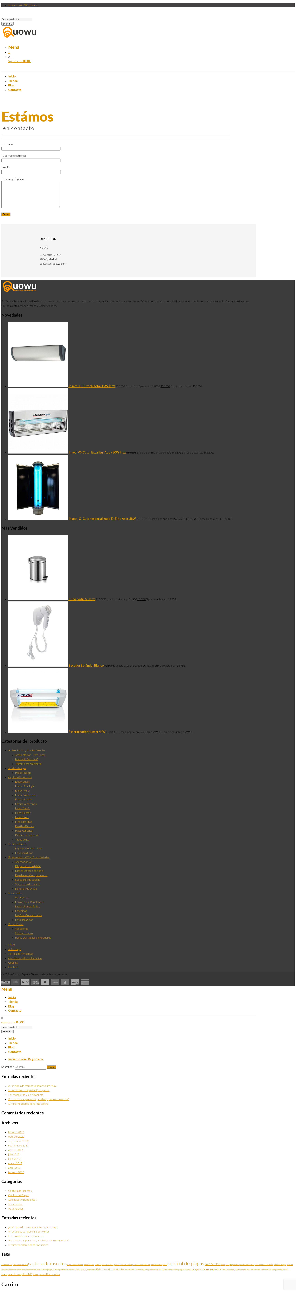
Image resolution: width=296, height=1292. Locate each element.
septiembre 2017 (18, 1145)
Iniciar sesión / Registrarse (23, 5)
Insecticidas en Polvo (27, 906)
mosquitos (157, 1270)
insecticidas (129, 1270)
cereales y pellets (113, 1264)
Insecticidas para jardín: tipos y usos (29, 1090)
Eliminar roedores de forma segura (28, 1103)
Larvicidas (21, 910)
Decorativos (22, 781)
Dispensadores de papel (29, 870)
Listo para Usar (24, 852)
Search (6, 23)
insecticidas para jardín (144, 1270)
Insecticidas (15, 893)
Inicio (12, 1038)
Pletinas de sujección (27, 835)
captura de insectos (47, 1263)
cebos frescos (89, 1264)
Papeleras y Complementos (31, 875)
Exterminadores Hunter (110, 1269)
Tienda (13, 1043)
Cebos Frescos (24, 933)
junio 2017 (14, 1158)
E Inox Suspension (25, 794)
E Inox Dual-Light (25, 786)
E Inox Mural (22, 790)
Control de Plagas (18, 1195)
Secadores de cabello (27, 879)
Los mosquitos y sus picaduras (25, 1094)
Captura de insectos (20, 777)
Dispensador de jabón (28, 866)
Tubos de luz (22, 839)
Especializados (23, 799)
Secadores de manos (27, 884)
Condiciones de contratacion (25, 958)
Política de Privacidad (20, 953)
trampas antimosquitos (46, 1274)
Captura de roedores (75, 1264)
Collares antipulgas (127, 1264)
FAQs (11, 944)
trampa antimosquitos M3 (16, 1274)
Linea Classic (22, 808)
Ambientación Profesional (30, 754)
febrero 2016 (16, 1172)
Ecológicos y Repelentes (29, 901)
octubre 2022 (16, 1136)
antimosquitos (6, 1264)
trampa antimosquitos (280, 1270)
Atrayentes (21, 897)
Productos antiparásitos (251, 1270)
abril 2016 (14, 1167)
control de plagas (185, 1263)
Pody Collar (226, 1270)
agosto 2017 (15, 1149)
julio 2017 (13, 1154)
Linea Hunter (22, 812)
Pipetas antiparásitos (170, 1270)
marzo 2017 (15, 1163)
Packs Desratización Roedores (33, 937)
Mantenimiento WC (26, 759)
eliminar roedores (72, 1270)
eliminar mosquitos (32, 1270)
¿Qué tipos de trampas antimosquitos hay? (32, 1085)
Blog (11, 1047)
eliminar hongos (280, 1264)
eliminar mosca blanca (16, 1270)
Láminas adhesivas (26, 803)
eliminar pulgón (59, 1270)
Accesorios (21, 928)
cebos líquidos (100, 1264)
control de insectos (142, 1264)
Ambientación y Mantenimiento (26, 750)
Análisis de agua (17, 768)
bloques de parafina (20, 1264)
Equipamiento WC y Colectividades (29, 857)
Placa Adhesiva (24, 830)
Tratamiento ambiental (28, 763)
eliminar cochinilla (266, 1264)
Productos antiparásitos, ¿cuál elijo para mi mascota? (38, 1099)
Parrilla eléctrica (24, 826)
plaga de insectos (184, 1270)
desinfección (212, 1264)
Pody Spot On (236, 1270)
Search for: (7, 1066)
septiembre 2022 (18, 1141)
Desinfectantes (17, 844)
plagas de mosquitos (206, 1269)
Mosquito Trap (23, 821)
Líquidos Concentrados (28, 848)
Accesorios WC (24, 861)
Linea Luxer (22, 817)
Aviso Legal (14, 949)
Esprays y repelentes (87, 1270)
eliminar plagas (46, 1270)
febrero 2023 (16, 1132)
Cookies (13, 962)
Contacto (13, 967)
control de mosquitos (159, 1264)
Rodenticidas (15, 924)
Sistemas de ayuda (26, 888)
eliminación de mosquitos (249, 1264)
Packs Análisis (23, 772)
